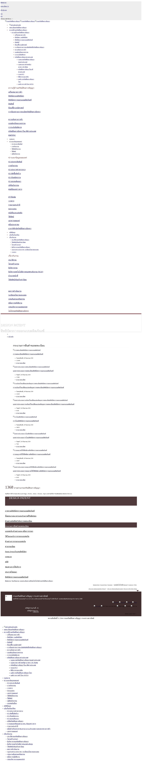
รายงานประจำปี (14, 205)
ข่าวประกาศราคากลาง (16, 170)
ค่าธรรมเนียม (10, 546)
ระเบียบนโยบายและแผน (17, 295)
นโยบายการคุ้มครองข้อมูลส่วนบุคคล (115, 588)
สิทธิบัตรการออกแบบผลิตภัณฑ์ (24, 40)
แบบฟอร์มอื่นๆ (12, 703)
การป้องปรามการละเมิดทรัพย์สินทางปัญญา (24, 112)
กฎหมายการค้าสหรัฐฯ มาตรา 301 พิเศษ (24, 663)
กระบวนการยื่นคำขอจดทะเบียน (17, 526)
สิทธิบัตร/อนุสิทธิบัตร (16, 96)
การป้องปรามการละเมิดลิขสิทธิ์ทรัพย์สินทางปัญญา (29, 47)
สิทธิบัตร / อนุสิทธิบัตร (21, 37)
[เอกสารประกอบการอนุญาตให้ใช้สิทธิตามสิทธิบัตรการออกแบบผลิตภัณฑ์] (34, 467)
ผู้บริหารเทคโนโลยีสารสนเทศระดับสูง (20, 744)
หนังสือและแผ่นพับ (15, 213)
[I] (122, 602)
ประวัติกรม (12, 260)
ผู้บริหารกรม (13, 268)
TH (1, 14)
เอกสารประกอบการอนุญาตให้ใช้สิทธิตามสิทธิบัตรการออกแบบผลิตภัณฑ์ (37, 471)
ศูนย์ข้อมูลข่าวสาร (15, 189)
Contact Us (130, 585)
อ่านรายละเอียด (20, 363)
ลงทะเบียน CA (5, 6)
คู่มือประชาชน (13, 225)
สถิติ (6, 562)
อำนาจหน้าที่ (13, 276)
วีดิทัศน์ (14, 151)
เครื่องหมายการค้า (20, 35)
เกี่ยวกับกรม (12, 237)
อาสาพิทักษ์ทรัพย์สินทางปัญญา (19, 228)
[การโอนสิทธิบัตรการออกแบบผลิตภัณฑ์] (25, 417)
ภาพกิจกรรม (15, 146)
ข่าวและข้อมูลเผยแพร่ (15, 141)
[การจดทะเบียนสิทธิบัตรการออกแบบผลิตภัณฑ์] (26, 350)
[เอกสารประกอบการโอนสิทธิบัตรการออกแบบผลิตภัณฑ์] (29, 433)
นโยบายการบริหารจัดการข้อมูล (130, 588)
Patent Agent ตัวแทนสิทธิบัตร (15, 552)
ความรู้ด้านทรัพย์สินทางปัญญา (18, 30)
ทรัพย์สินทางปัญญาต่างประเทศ (24, 57)
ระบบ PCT (21, 74)
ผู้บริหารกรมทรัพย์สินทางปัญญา (21, 247)
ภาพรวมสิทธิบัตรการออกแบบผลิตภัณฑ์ (20, 511)
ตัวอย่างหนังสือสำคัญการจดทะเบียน (18, 521)
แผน (118, 585)
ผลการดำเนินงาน (14, 291)
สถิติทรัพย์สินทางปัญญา (15, 721)
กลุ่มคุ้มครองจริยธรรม (16, 299)
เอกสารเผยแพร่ (14, 221)
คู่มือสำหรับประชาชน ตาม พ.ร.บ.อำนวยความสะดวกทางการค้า (28, 729)
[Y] (129, 602)
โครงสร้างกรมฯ (16, 244)
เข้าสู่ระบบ (4, 10)
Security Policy (103, 585)
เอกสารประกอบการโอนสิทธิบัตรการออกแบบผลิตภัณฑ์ (31, 437)
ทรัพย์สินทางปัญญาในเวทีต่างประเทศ (22, 131)
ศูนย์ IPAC (12, 135)
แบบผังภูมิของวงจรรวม (21, 52)
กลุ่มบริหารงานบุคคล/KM (17, 307)
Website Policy (96, 585)
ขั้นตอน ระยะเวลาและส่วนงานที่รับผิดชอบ (20, 516)
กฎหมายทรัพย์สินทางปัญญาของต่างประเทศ (25, 660)
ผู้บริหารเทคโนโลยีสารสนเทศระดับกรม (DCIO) (25, 272)
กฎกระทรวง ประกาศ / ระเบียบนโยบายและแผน (25, 249)
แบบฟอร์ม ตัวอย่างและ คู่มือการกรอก (19, 531)
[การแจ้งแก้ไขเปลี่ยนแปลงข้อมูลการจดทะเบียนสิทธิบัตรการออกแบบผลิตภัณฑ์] (35, 383)
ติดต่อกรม (8, 581)
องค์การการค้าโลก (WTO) (25, 84)
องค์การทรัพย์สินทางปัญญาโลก (21, 673)
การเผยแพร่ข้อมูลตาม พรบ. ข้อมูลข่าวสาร (21, 724)
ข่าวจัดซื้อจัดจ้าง (14, 173)
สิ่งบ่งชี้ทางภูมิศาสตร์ (21, 44)
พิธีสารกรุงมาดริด (23, 76)
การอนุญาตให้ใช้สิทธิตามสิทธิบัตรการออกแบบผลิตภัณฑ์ (31, 454)
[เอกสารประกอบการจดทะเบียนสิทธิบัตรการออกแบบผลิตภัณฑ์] (31, 366)
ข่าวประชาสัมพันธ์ (17, 144)
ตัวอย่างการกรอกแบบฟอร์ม (15, 541)
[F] (115, 602)
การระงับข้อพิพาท (20, 54)
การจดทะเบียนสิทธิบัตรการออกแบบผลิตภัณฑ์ (28, 354)
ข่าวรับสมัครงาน (14, 177)
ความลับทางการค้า (20, 49)
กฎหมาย (11, 139)
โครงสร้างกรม (13, 264)
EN (1, 16)
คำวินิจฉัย (12, 197)
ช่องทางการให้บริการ (13, 567)
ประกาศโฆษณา (11, 572)
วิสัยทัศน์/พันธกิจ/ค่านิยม (19, 242)
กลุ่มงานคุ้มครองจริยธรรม (16, 754)
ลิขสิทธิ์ (17, 42)
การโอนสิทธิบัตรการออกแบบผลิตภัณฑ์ (26, 421)
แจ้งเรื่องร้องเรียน (14, 235)
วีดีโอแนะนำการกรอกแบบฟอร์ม (17, 536)
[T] (134, 602)
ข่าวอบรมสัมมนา (14, 181)
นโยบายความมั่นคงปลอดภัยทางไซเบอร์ (97, 588)
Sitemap (125, 585)
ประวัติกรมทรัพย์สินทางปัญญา (20, 239)
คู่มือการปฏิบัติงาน (15, 303)
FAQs (135, 585)
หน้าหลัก (10, 336)
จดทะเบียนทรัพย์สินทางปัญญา (18, 27)
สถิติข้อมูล (12, 232)
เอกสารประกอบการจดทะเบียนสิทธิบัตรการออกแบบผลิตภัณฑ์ (33, 371)
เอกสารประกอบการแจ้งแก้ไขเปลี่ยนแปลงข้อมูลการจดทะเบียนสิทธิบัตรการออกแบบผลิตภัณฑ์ (43, 404)
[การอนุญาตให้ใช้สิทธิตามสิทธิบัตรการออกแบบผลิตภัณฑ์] (30, 450)
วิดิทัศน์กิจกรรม (16, 149)
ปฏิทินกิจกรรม (16, 154)
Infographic (12, 209)
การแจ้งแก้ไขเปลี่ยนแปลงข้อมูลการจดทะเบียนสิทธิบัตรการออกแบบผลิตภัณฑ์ (38, 387)
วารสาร (11, 201)
